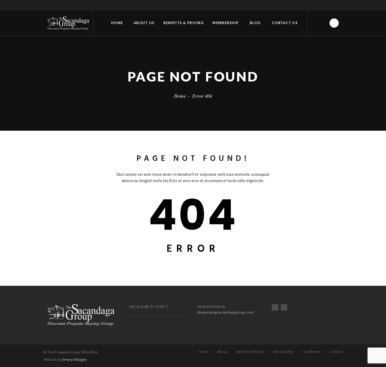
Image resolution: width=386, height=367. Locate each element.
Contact (336, 352)
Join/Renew (311, 352)
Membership (225, 23)
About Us (144, 23)
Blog (255, 23)
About (222, 352)
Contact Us (285, 23)
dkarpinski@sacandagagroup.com (225, 313)
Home (117, 23)
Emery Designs (74, 359)
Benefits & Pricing (183, 23)
